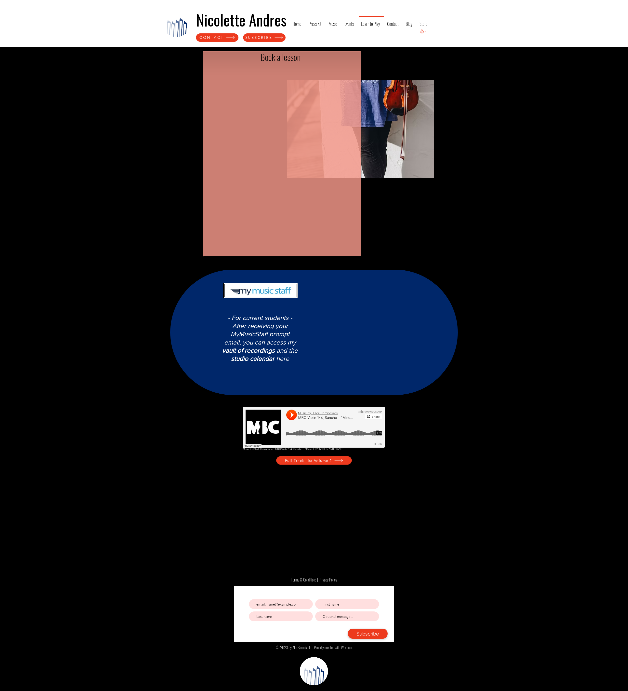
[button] (424, 31)
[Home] (177, 23)
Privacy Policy (328, 580)
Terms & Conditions (303, 580)
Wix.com (346, 647)
